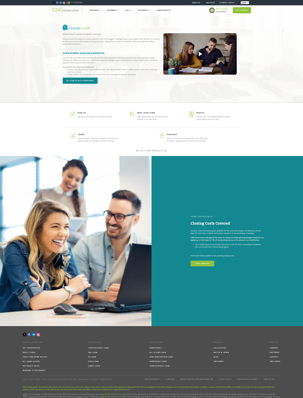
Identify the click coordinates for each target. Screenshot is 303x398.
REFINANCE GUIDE (31, 366)
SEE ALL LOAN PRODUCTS (150, 150)
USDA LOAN (93, 361)
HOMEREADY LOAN (158, 361)
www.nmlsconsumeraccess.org (112, 394)
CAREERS (274, 348)
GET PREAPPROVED (31, 348)
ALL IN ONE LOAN (158, 352)
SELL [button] (127, 10)
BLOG (216, 357)
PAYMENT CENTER (226, 3)
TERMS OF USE (269, 379)
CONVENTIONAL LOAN (98, 348)
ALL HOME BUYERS (31, 361)
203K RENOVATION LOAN (161, 357)
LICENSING (170, 379)
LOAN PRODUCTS (164, 10)
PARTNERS (274, 352)
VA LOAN (92, 357)
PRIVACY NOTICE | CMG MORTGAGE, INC (196, 379)
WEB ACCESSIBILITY (152, 379)
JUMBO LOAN (94, 366)
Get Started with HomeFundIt (80, 81)
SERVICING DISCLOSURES (248, 379)
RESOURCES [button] (143, 10)
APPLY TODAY (29, 352)
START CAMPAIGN (202, 263)
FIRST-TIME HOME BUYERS (35, 357)
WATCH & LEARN (221, 352)
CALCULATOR (220, 348)
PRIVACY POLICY (225, 379)
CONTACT (274, 357)
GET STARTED (241, 10)
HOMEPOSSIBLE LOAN (160, 366)
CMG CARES (275, 361)
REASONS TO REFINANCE (34, 370)
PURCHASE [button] (94, 10)
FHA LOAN (93, 352)
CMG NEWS (210, 3)
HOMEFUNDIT (156, 348)
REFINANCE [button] (112, 10)
